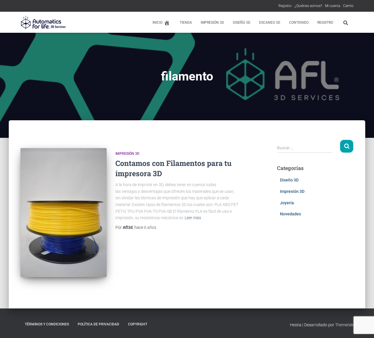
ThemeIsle (344, 324)
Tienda (186, 22)
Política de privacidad (98, 324)
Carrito (348, 6)
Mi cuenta (332, 6)
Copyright (137, 324)
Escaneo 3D (269, 22)
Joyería (287, 202)
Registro (285, 6)
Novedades (290, 214)
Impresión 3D (212, 22)
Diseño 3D (241, 22)
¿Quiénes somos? (308, 6)
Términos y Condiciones (47, 324)
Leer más (193, 217)
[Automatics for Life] (43, 22)
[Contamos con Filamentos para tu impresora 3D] (63, 212)
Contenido (299, 22)
